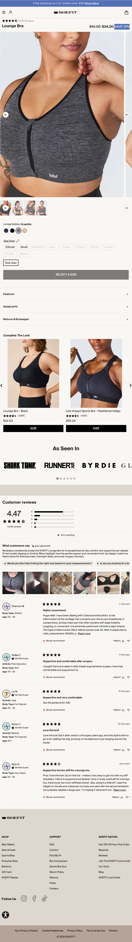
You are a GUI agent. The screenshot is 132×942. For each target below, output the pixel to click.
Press (53, 883)
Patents (113, 931)
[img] (41, 546)
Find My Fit (55, 856)
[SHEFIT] (65, 12)
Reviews (103, 856)
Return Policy (57, 872)
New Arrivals (8, 850)
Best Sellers (8, 845)
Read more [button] (84, 634)
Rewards (103, 850)
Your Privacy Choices (26, 931)
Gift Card (7, 872)
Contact (54, 850)
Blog (101, 872)
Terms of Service (96, 931)
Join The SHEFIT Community (114, 861)
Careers (54, 889)
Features (8, 294)
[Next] (126, 115)
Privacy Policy (74, 931)
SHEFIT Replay (10, 878)
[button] (4, 12)
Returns (54, 878)
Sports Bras (8, 856)
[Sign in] (10, 12)
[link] (18, 20)
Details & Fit (10, 307)
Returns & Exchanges (16, 319)
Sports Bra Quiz (58, 867)
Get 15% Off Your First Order (114, 845)
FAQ (52, 845)
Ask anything (68, 535)
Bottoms (6, 867)
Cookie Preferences (52, 931)
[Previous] (6, 115)
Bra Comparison (58, 861)
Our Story (104, 867)
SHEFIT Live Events (109, 878)
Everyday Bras (10, 861)
